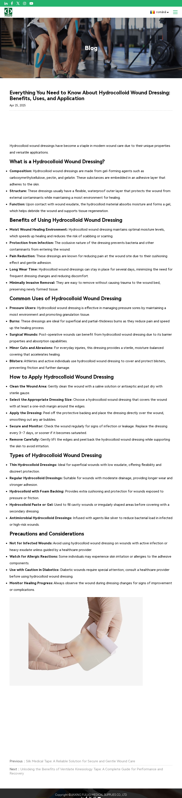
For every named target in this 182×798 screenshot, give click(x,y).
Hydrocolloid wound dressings (32, 146)
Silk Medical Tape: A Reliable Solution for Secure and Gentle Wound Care (80, 761)
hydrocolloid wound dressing (122, 440)
